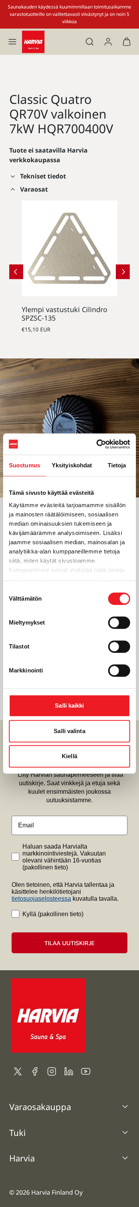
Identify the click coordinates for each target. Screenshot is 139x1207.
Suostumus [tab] (24, 465)
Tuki (17, 1132)
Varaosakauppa (40, 1106)
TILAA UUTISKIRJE (69, 942)
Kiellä (69, 756)
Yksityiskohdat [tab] (72, 465)
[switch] (119, 622)
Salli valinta (69, 731)
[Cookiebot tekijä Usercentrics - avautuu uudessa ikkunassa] (98, 444)
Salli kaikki (69, 705)
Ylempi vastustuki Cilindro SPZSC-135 (64, 314)
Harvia (22, 1158)
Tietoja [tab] (117, 465)
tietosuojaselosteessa (41, 898)
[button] (12, 41)
